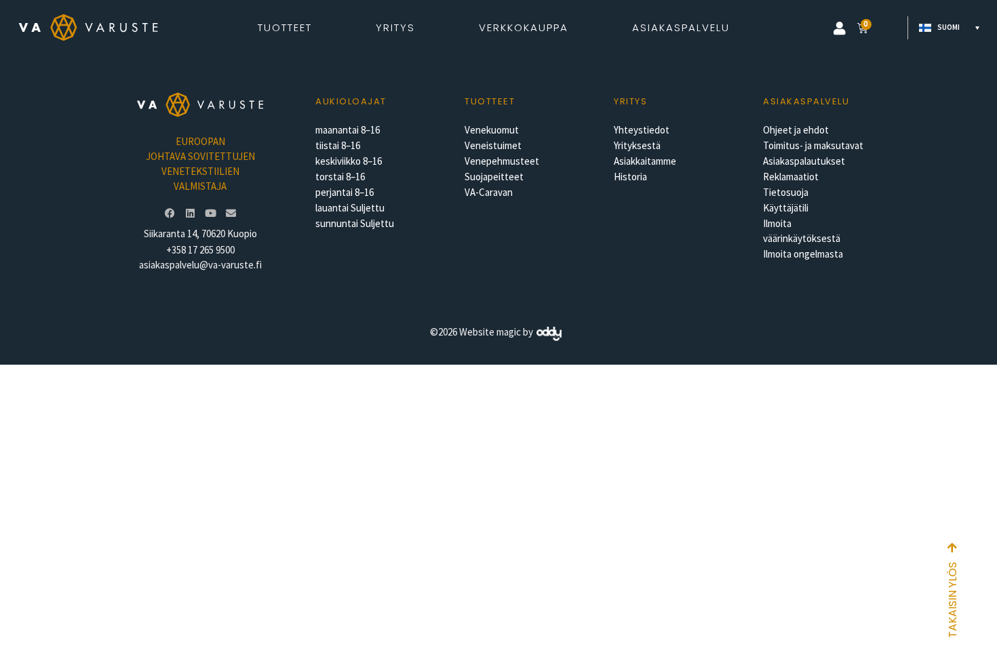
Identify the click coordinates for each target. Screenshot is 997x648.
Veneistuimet (493, 145)
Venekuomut (492, 129)
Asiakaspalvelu (681, 27)
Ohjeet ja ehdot (796, 129)
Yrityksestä (637, 145)
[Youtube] (210, 213)
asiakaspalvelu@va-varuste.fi (200, 264)
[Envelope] (230, 213)
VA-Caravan (489, 192)
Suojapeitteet (494, 176)
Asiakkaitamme (645, 161)
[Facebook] (169, 213)
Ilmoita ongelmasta (803, 253)
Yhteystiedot (641, 129)
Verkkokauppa (523, 27)
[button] (839, 28)
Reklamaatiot (791, 176)
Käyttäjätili (785, 207)
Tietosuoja (785, 192)
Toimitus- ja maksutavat (813, 145)
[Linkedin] (190, 213)
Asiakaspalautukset (804, 161)
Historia (630, 176)
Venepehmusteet (502, 161)
